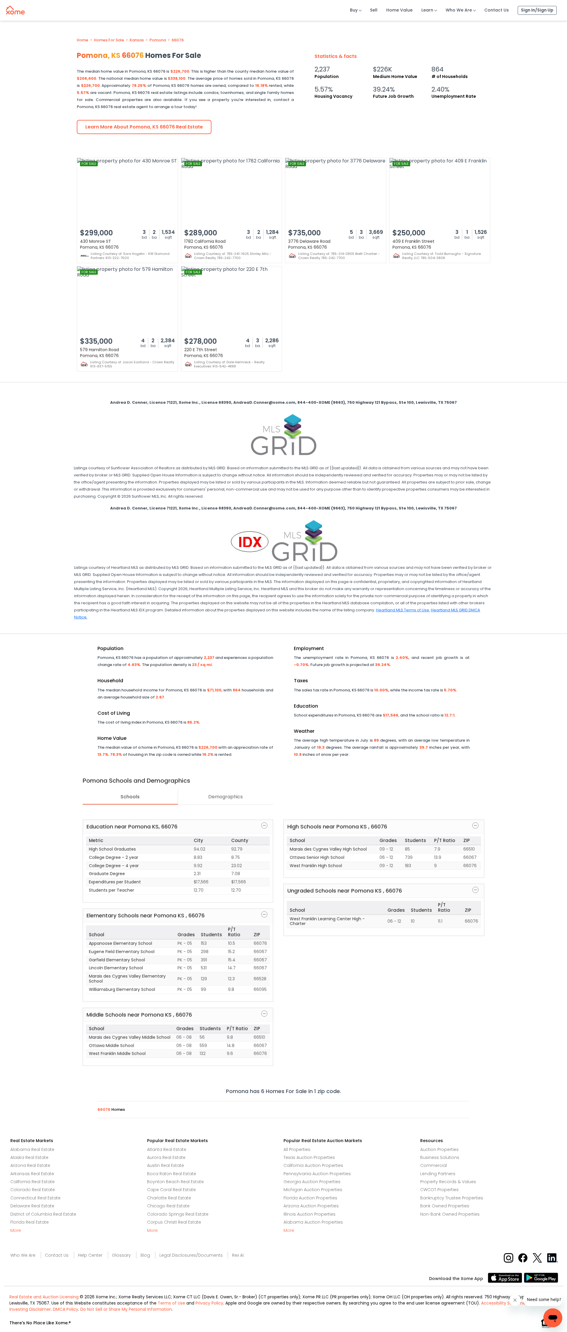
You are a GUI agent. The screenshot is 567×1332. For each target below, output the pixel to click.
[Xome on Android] (541, 1277)
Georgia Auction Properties (312, 1182)
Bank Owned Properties (444, 1206)
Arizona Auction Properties (311, 1206)
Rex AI (238, 1255)
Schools (130, 796)
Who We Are (459, 10)
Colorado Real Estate (32, 1190)
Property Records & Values (448, 1182)
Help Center (90, 1255)
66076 (178, 40)
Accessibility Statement (505, 1303)
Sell (373, 10)
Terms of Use (171, 1303)
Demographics (225, 796)
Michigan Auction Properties (313, 1190)
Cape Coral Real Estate (171, 1190)
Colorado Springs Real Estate (177, 1214)
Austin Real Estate (165, 1165)
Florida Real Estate (29, 1222)
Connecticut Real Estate (35, 1198)
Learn (427, 10)
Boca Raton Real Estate (171, 1174)
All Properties (297, 1149)
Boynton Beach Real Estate (175, 1182)
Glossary (121, 1255)
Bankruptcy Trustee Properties (451, 1198)
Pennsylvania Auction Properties (317, 1174)
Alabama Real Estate (32, 1149)
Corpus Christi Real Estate (174, 1222)
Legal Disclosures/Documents (191, 1255)
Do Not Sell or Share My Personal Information (126, 1309)
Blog (145, 1255)
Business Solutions (439, 1157)
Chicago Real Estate (168, 1206)
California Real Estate (32, 1182)
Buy (354, 10)
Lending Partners (437, 1174)
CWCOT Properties (439, 1190)
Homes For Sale (109, 40)
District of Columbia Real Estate (43, 1214)
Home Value (399, 10)
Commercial (433, 1165)
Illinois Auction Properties (309, 1214)
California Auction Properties (313, 1165)
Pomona (157, 40)
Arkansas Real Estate (32, 1174)
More (15, 1230)
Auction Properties (439, 1149)
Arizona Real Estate (30, 1165)
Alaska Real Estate (29, 1157)
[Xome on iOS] (506, 1277)
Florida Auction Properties (310, 1198)
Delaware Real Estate (32, 1206)
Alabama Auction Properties (313, 1222)
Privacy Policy (209, 1303)
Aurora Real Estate (166, 1157)
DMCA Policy (65, 1309)
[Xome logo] (15, 9)
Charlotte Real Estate (169, 1198)
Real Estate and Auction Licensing (44, 1297)
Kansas (137, 40)
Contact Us (496, 10)
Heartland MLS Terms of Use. (403, 610)
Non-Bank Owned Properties (450, 1214)
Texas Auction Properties (309, 1157)
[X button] (538, 1257)
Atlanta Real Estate (166, 1149)
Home (82, 40)
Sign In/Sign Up (537, 10)
